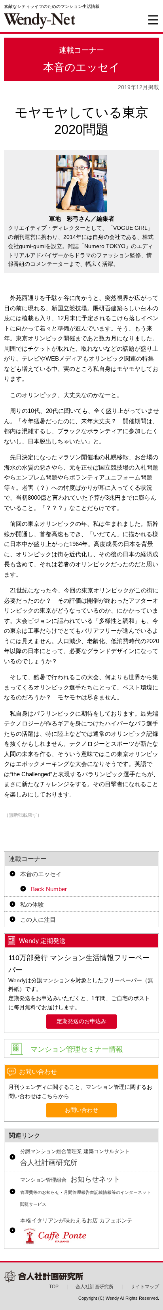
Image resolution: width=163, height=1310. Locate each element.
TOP (54, 1286)
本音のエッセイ (41, 874)
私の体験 (32, 904)
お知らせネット (85, 1191)
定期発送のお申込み (81, 1021)
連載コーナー (28, 859)
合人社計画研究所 (75, 1158)
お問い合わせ (81, 1110)
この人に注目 (38, 919)
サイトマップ (145, 1286)
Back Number (49, 889)
